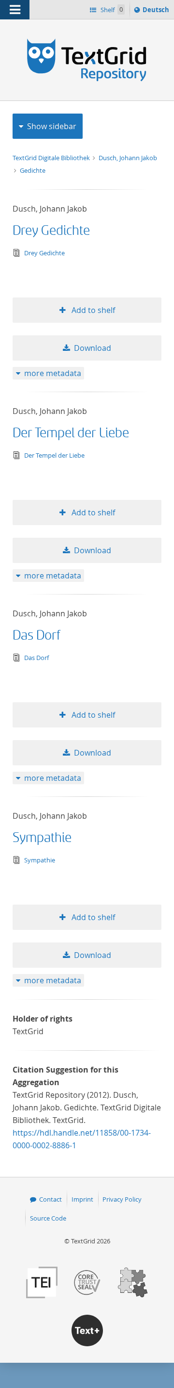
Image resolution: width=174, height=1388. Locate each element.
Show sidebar (51, 126)
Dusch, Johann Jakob (128, 157)
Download (92, 348)
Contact (50, 1199)
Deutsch (157, 12)
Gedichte (32, 170)
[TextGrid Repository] (87, 38)
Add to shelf (92, 310)
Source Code (48, 1218)
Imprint (82, 1199)
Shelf (111, 9)
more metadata (52, 373)
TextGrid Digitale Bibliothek (52, 157)
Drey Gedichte (51, 230)
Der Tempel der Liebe (71, 433)
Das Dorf (36, 635)
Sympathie (42, 837)
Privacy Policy (122, 1199)
